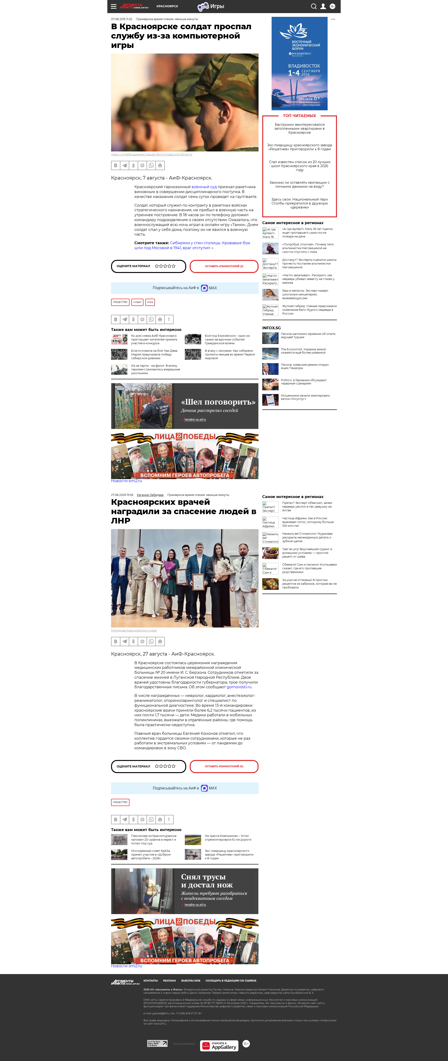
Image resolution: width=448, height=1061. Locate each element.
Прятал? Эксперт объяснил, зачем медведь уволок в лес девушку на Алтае (307, 506)
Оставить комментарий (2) (224, 266)
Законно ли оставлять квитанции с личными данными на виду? (300, 185)
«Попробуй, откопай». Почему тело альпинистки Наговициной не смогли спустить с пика (308, 248)
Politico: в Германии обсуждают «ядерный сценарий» (304, 382)
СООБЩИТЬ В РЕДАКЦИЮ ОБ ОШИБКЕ (231, 980)
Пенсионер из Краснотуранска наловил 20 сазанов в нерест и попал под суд (153, 839)
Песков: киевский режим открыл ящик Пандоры (305, 366)
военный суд (204, 187)
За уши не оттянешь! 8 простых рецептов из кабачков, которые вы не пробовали (309, 583)
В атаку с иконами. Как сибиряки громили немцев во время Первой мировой (230, 354)
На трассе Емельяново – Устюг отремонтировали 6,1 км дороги (228, 837)
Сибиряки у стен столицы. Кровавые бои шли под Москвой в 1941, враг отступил (192, 245)
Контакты (151, 980)
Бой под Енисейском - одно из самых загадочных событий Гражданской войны (227, 339)
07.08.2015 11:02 (121, 19)
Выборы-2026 (190, 980)
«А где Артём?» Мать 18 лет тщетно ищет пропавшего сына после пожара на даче (307, 232)
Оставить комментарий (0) (224, 766)
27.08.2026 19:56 (122, 495)
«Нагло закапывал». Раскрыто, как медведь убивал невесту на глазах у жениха (308, 278)
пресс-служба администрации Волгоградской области (151, 154)
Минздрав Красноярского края (134, 630)
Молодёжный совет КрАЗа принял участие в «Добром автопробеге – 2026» (151, 854)
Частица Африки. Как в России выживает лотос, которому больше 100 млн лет (308, 521)
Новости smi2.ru (126, 481)
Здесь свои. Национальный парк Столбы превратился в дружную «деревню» (299, 203)
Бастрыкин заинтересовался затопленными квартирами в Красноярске (299, 129)
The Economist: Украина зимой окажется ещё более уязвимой (303, 351)
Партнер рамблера (184, 1043)
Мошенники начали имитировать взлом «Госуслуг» (305, 397)
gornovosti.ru (239, 687)
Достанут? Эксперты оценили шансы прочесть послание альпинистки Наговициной (309, 263)
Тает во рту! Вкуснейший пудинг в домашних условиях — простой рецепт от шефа (307, 552)
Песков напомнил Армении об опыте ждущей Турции (308, 335)
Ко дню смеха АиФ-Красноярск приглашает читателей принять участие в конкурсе (154, 339)
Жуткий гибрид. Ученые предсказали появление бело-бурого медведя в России (309, 309)
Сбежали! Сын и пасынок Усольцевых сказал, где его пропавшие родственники (309, 568)
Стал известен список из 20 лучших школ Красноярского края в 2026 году (299, 166)
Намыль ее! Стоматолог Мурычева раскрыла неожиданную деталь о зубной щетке (307, 537)
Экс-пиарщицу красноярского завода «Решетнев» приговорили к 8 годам (299, 147)
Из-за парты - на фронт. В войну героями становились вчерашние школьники (155, 369)
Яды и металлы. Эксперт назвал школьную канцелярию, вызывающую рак (305, 294)
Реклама (169, 980)
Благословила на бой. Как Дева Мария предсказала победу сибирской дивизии (154, 354)
